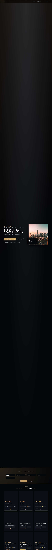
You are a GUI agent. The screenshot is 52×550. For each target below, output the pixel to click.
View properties (20, 239)
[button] (34, 1)
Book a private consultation (10, 239)
